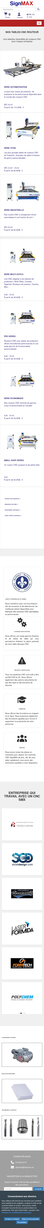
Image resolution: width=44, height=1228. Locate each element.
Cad (30, 17)
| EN (31, 14)
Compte (20, 17)
